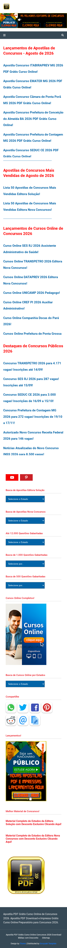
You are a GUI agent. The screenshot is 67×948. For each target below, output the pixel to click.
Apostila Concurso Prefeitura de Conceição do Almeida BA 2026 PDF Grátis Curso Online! (33, 119)
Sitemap (46, 938)
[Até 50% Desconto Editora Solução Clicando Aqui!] (21, 20)
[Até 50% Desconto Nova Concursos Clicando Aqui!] (54, 20)
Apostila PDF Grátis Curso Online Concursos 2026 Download (33, 934)
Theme (23, 943)
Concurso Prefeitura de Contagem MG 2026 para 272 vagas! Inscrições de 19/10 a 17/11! (32, 416)
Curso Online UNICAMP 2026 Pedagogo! (31, 293)
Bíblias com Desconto (28, 938)
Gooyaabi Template (48, 943)
